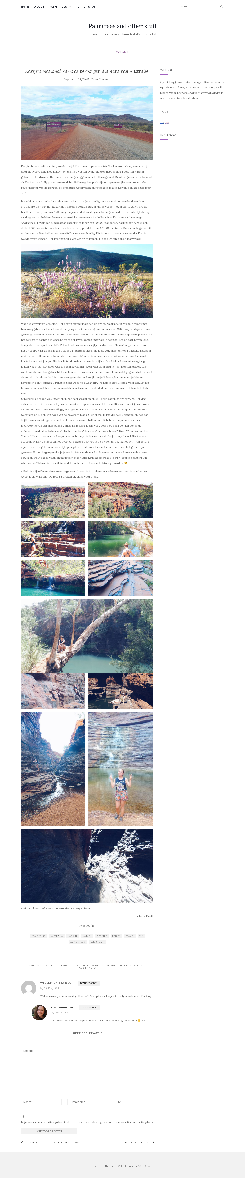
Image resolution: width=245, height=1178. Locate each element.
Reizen (116, 936)
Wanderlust (78, 942)
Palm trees (58, 6)
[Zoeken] (221, 6)
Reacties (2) (86, 925)
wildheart (98, 942)
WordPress (144, 1166)
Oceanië (122, 52)
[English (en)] (167, 122)
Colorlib (122, 1166)
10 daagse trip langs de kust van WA (51, 1142)
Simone (103, 79)
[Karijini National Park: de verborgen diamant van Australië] (87, 123)
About (39, 6)
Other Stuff (87, 6)
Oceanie (102, 936)
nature (87, 936)
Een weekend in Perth (136, 1142)
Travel (130, 936)
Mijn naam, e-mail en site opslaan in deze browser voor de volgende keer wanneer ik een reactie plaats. (87, 1122)
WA (141, 936)
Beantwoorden (89, 983)
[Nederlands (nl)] (162, 122)
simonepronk (62, 1007)
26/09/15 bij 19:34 (49, 988)
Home (25, 6)
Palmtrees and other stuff (122, 26)
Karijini (73, 936)
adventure (39, 936)
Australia (57, 936)
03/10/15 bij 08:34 (60, 1012)
